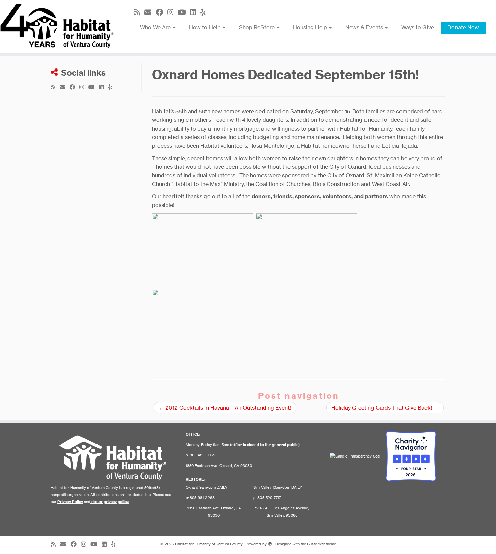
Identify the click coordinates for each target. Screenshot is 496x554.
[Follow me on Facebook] (161, 12)
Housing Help (310, 27)
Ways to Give (417, 27)
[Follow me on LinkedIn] (195, 12)
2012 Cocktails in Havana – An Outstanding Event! (225, 407)
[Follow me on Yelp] (205, 12)
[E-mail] (150, 12)
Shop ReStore (257, 27)
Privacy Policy (70, 501)
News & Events (364, 27)
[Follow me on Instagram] (172, 12)
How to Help (205, 27)
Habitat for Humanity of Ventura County (209, 544)
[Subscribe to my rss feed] (139, 12)
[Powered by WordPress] (270, 542)
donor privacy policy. (110, 501)
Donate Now (463, 27)
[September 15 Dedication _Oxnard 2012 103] (202, 326)
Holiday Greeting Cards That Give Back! (385, 407)
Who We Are (156, 27)
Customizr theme (321, 544)
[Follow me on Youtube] (184, 12)
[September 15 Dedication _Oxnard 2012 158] (202, 250)
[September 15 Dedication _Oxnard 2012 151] (306, 250)
